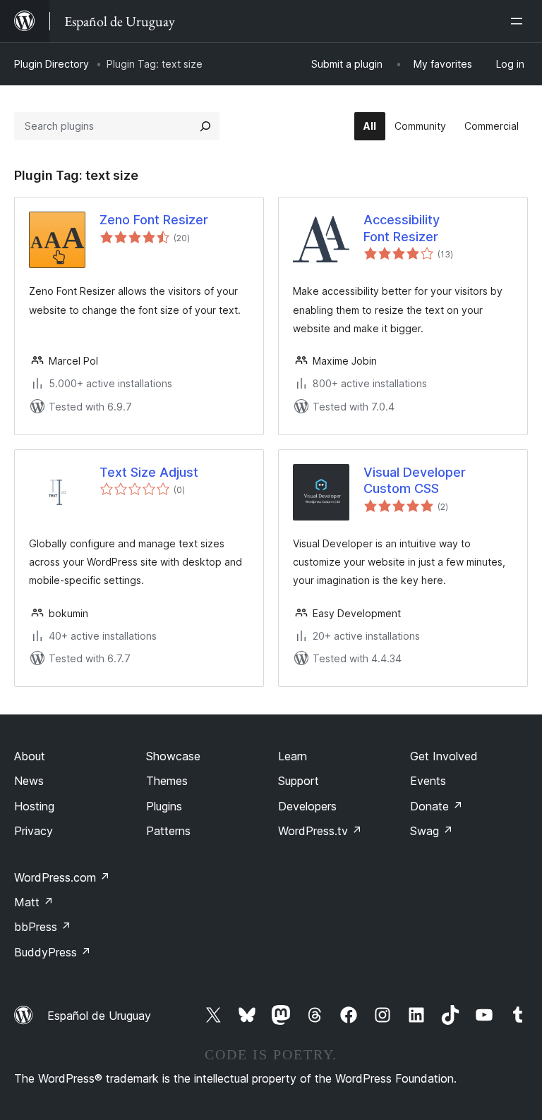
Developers (307, 806)
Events (428, 781)
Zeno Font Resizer (154, 219)
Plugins (164, 806)
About (29, 756)
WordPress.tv (320, 831)
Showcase (173, 756)
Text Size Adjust (149, 472)
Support (298, 781)
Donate (436, 806)
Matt (34, 902)
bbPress (42, 927)
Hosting (34, 806)
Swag (431, 831)
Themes (167, 781)
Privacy (33, 831)
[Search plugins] (205, 126)
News (29, 781)
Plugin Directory (51, 64)
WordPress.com (62, 877)
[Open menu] (519, 21)
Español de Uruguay (99, 1016)
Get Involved (444, 756)
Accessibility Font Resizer (401, 227)
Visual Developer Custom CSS (414, 480)
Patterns (168, 831)
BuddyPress (52, 952)
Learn (292, 756)
